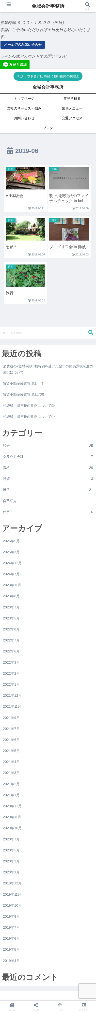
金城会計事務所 (48, 6)
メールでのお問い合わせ (23, 44)
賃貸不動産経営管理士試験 (23, 394)
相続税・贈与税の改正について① (29, 416)
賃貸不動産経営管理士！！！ (25, 383)
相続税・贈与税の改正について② (29, 405)
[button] (90, 332)
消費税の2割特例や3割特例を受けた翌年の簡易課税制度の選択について (48, 369)
